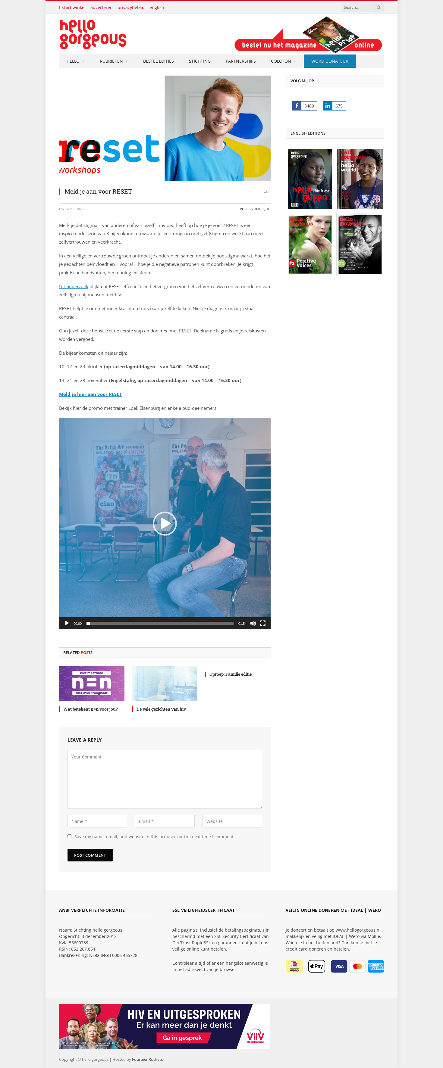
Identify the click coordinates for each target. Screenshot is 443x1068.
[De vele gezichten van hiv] (165, 683)
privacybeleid (131, 7)
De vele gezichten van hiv (161, 709)
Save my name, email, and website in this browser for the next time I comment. (154, 836)
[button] (165, 524)
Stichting (200, 61)
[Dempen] (253, 623)
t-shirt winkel (72, 7)
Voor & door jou (255, 209)
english (156, 7)
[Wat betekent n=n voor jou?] (91, 683)
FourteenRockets (147, 1059)
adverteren (101, 7)
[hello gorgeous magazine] (116, 34)
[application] (165, 523)
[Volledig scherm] (263, 623)
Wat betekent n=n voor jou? (90, 709)
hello (73, 61)
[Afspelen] (67, 623)
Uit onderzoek (73, 286)
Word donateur (329, 61)
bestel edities (158, 61)
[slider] (160, 623)
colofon (281, 61)
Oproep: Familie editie (230, 674)
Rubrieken (111, 61)
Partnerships (241, 61)
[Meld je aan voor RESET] (165, 128)
